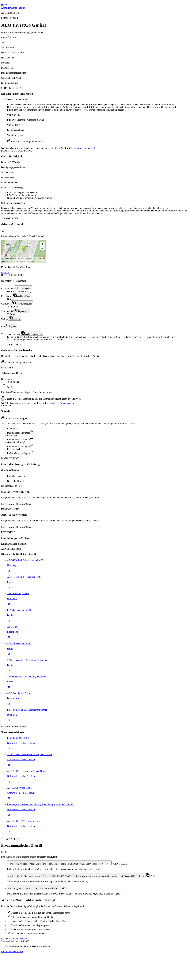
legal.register (25, 289)
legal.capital (24, 311)
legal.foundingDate (24, 304)
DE (2, 5)
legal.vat (16, 319)
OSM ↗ (5, 272)
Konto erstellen (18, 8)
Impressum (6, 951)
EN (6, 5)
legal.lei (13, 326)
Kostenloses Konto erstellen (84, 148)
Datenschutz (17, 951)
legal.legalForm (23, 296)
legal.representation (33, 334)
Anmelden (6, 8)
